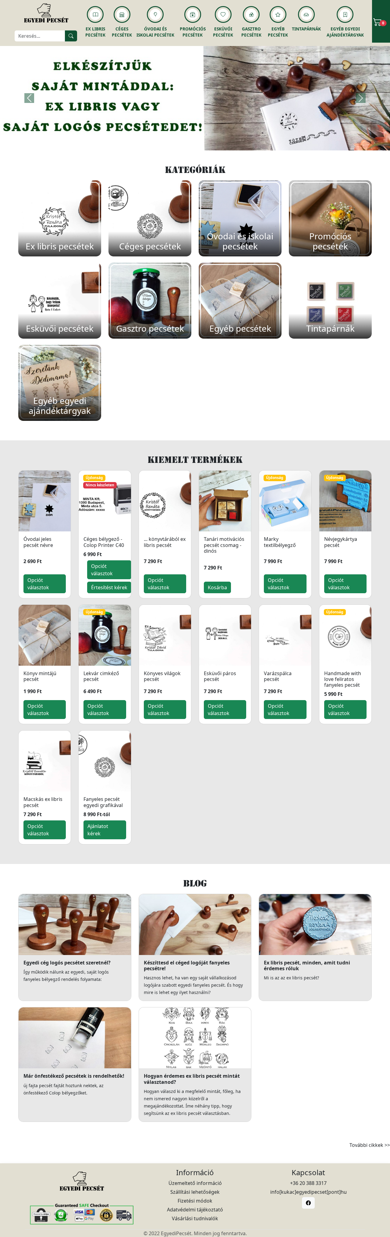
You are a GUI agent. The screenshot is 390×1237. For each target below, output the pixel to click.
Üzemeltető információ (195, 1183)
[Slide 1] (195, 142)
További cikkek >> (369, 1145)
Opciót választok (38, 584)
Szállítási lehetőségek (195, 1192)
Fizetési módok (195, 1200)
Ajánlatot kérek (97, 830)
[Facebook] (308, 1203)
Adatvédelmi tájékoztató (195, 1209)
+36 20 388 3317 (308, 1183)
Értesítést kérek (109, 587)
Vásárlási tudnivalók (195, 1218)
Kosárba (217, 587)
